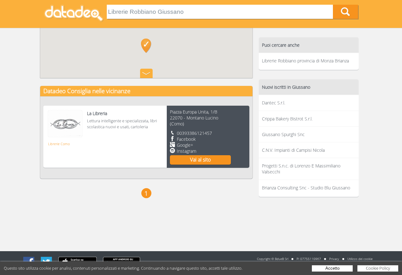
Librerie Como (59, 143)
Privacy (334, 258)
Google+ (185, 145)
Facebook (186, 139)
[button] (146, 46)
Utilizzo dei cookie (359, 258)
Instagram (186, 151)
